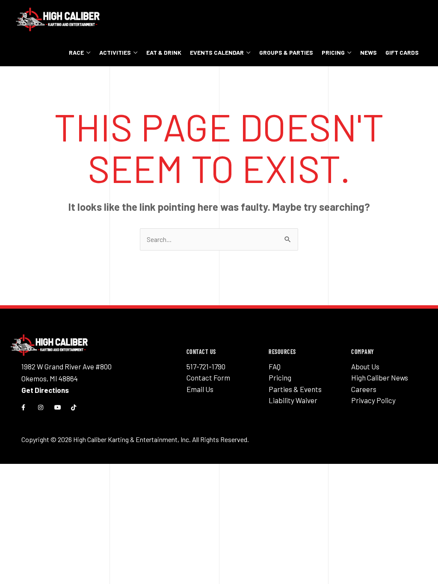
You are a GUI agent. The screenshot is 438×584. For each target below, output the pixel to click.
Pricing (333, 52)
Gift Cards (402, 52)
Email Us (199, 389)
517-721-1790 (205, 366)
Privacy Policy (373, 400)
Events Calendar (217, 52)
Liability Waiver (293, 400)
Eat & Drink (163, 52)
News (368, 52)
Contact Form (208, 377)
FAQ (275, 366)
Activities (115, 52)
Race (76, 52)
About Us (365, 366)
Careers (363, 389)
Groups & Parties (286, 52)
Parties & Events (295, 389)
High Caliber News (379, 377)
